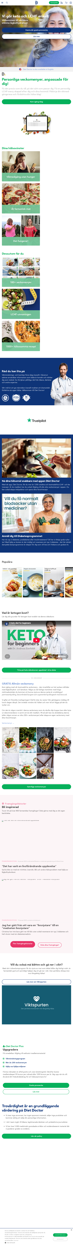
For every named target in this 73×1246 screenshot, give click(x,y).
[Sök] (7, 3)
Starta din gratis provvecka (36, 30)
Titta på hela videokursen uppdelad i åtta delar (36, 670)
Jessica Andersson (34, 920)
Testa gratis (54, 2)
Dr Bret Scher (59, 861)
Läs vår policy (36, 1136)
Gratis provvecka (36, 1085)
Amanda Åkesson (34, 861)
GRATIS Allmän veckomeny (18, 683)
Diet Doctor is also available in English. (38, 69)
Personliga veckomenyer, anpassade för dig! (35, 81)
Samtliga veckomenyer (36, 787)
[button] (25, 1243)
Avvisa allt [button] (60, 1239)
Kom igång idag (36, 102)
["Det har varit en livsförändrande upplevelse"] (36, 821)
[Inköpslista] (66, 3)
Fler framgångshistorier (23, 943)
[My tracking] (61, 3)
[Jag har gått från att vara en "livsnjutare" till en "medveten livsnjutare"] (36, 880)
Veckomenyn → (8, 723)
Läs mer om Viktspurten (36, 982)
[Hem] (36, 2)
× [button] (71, 1230)
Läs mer (36, 36)
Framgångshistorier (15, 803)
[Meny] (2, 3)
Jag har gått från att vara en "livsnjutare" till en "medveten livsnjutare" (30, 927)
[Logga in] (71, 3)
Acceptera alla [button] (60, 1235)
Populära (7, 561)
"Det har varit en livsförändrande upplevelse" (29, 866)
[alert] (36, 1237)
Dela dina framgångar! (49, 945)
